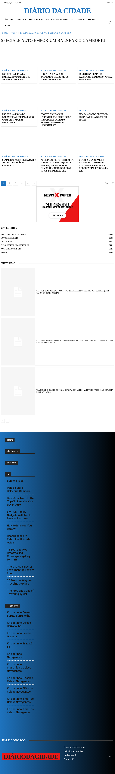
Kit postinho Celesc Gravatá (19, 635)
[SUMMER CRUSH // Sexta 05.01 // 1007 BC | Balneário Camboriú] (19, 142)
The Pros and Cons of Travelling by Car (20, 592)
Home (5, 33)
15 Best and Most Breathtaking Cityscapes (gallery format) (18, 554)
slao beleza (12, 451)
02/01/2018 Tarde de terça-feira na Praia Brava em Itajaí (93, 117)
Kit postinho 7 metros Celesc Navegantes (20, 710)
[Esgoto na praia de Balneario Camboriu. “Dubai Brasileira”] (96, 56)
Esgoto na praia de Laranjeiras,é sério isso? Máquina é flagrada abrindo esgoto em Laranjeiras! (56, 119)
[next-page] (34, 183)
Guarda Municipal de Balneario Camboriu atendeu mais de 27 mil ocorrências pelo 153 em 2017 (93, 165)
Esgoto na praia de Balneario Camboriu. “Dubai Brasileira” (95, 77)
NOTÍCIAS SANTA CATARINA (15, 70)
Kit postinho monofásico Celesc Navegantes (19, 667)
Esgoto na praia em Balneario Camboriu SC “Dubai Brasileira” (16, 77)
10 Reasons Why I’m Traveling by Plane (19, 582)
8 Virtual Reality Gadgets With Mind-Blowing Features (19, 515)
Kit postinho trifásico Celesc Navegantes (20, 679)
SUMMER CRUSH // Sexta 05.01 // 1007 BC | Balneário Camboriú (19, 163)
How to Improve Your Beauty (20, 527)
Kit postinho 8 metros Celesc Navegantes (20, 700)
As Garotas (85, 110)
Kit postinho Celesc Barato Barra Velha (19, 614)
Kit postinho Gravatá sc (19, 645)
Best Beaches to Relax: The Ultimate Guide (18, 539)
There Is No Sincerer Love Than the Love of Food (20, 570)
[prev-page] (3, 421)
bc (8, 474)
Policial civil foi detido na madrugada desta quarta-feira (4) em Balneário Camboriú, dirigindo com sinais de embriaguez (57, 165)
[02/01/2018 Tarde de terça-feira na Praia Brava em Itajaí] (96, 96)
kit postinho (12, 606)
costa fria (11, 462)
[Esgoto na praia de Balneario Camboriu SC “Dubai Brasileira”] (57, 56)
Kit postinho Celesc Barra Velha (19, 624)
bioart (10, 440)
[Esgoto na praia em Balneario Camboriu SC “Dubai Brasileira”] (19, 56)
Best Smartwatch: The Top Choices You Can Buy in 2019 (20, 501)
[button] (110, 22)
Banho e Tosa (15, 480)
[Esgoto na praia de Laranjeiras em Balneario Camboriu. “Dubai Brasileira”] (19, 96)
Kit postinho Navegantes (14, 655)
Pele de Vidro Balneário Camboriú (19, 489)
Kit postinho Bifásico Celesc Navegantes (20, 690)
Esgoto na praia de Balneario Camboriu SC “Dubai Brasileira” (55, 77)
